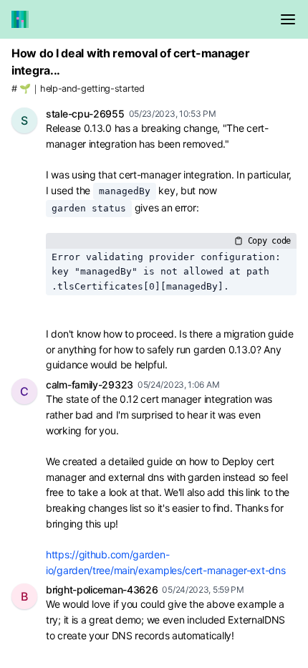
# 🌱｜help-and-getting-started (78, 88)
